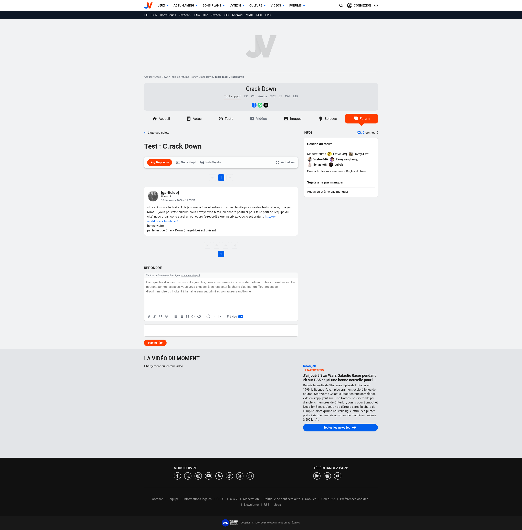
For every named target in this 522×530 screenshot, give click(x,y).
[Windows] (337, 476)
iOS (226, 15)
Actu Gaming (184, 5)
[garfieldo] (170, 192)
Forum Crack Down (202, 76)
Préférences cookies (354, 499)
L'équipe (173, 499)
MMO (249, 15)
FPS (268, 15)
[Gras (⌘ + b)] (148, 316)
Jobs (277, 505)
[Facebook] (177, 476)
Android (237, 15)
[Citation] (187, 316)
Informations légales (198, 499)
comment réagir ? (190, 275)
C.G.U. (221, 499)
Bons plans (211, 5)
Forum (365, 119)
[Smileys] (208, 316)
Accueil (148, 76)
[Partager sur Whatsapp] (260, 105)
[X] (187, 476)
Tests (229, 119)
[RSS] (219, 476)
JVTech (235, 5)
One (205, 15)
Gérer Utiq (328, 499)
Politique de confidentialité (282, 499)
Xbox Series (168, 15)
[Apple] (327, 476)
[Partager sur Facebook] (254, 105)
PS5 (154, 15)
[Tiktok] (229, 476)
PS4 (197, 15)
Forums (295, 5)
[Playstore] (317, 476)
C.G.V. (234, 499)
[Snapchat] (250, 476)
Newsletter (251, 505)
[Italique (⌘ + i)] (154, 316)
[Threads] (239, 476)
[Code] (193, 316)
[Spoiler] (199, 316)
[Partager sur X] (265, 105)
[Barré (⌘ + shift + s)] (166, 316)
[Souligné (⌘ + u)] (160, 316)
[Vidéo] (220, 316)
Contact (157, 499)
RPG (259, 15)
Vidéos (276, 5)
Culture (255, 5)
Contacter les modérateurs (325, 171)
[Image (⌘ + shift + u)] (214, 316)
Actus (197, 119)
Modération (251, 499)
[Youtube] (208, 476)
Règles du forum (357, 171)
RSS (266, 505)
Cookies (310, 499)
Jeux (161, 5)
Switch (216, 15)
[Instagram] (198, 476)
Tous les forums (179, 76)
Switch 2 (185, 15)
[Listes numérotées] (181, 316)
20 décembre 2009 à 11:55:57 (178, 200)
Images (296, 119)
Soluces (331, 119)
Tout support (232, 96)
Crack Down (161, 76)
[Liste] (175, 316)
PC (146, 15)
